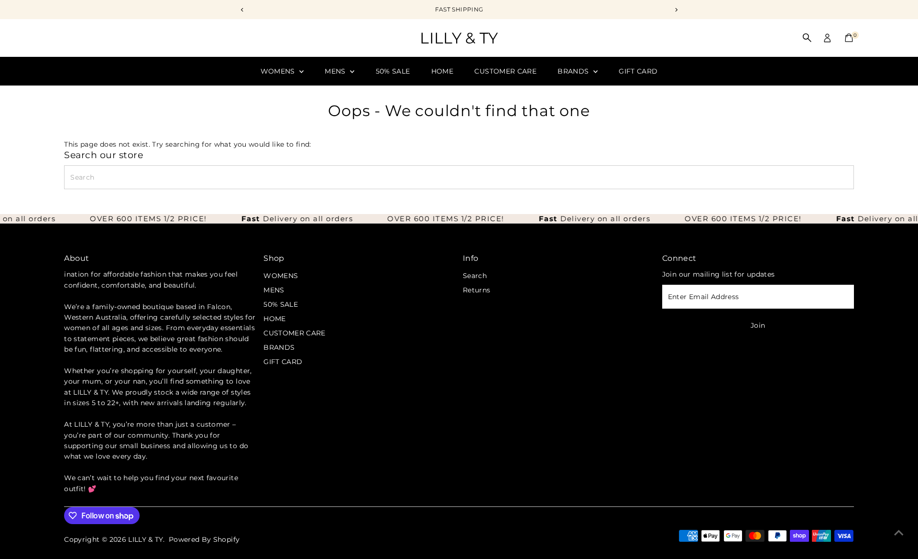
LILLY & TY (459, 38)
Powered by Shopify (204, 539)
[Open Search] (807, 37)
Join (758, 325)
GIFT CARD (638, 71)
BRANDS (573, 71)
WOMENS (279, 71)
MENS (336, 71)
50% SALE (393, 71)
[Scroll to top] (898, 532)
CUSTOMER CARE (505, 71)
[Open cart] (849, 37)
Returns (476, 290)
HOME (442, 71)
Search (475, 275)
